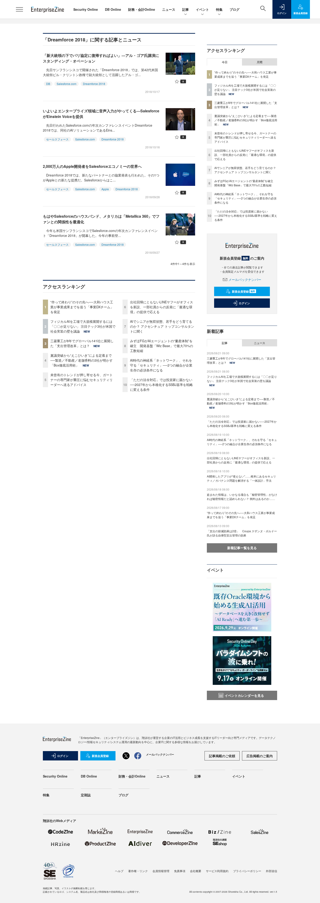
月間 (259, 62)
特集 (219, 9)
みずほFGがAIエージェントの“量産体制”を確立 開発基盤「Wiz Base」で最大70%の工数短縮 (161, 345)
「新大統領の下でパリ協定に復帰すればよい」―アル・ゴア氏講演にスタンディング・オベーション (101, 58)
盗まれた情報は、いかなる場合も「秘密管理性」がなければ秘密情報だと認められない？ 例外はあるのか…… (242, 496)
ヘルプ (119, 871)
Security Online (85, 9)
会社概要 (195, 871)
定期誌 (86, 795)
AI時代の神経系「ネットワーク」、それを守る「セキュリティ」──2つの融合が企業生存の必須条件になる (161, 365)
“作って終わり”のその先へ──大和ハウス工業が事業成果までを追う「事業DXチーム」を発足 (82, 307)
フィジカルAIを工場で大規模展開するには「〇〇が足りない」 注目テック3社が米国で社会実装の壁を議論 (82, 326)
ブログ (234, 9)
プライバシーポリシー (247, 871)
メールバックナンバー (244, 279)
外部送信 (271, 871)
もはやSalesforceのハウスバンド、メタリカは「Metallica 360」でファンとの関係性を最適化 (101, 218)
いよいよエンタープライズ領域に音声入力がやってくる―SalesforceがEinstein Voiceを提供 (101, 113)
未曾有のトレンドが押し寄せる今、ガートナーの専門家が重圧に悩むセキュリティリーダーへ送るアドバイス (81, 379)
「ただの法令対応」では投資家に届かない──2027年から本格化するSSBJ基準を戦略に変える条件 (161, 384)
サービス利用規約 (217, 871)
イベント (202, 9)
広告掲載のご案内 (259, 755)
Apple (105, 189)
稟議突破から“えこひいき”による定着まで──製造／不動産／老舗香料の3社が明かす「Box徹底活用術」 (81, 360)
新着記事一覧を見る (242, 547)
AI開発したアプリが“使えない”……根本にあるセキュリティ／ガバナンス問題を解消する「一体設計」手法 (241, 478)
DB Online (113, 9)
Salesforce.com (66, 84)
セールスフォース (57, 139)
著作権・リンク (138, 871)
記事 (185, 9)
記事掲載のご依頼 (222, 755)
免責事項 (179, 871)
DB (48, 84)
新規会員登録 (243, 291)
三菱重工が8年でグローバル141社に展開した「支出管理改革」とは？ (82, 343)
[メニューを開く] (19, 9)
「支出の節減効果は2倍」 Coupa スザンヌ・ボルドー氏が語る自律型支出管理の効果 (242, 533)
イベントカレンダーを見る (244, 695)
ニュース (168, 9)
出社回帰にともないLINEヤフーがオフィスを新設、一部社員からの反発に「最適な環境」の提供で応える (161, 307)
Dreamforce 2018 (94, 84)
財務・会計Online (141, 9)
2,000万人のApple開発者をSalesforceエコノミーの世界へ (92, 166)
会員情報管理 (161, 871)
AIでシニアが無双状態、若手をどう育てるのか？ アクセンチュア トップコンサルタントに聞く (162, 326)
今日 (224, 62)
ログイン (244, 303)
